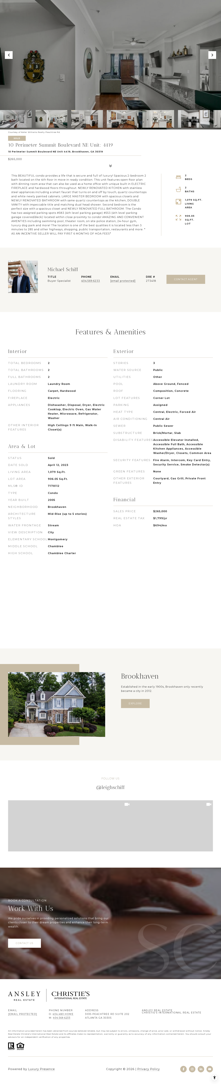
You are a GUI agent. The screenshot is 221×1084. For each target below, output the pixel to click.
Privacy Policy (148, 1069)
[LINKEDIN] (201, 1069)
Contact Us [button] (24, 943)
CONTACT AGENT (186, 279)
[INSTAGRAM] (192, 1069)
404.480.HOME (63, 1014)
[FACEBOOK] (183, 1069)
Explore (135, 703)
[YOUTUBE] (209, 1069)
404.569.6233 (90, 280)
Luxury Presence (41, 1069)
